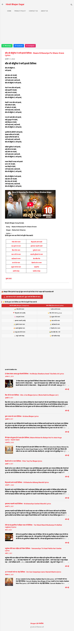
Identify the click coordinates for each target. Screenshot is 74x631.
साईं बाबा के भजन (16, 258)
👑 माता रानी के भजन (55, 320)
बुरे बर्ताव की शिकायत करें (37, 627)
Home (9, 11)
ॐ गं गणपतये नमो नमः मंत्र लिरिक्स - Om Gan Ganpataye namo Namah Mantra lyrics (33, 572)
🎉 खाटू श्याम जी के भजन (19, 332)
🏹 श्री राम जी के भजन (54, 309)
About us (44, 11)
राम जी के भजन (16, 262)
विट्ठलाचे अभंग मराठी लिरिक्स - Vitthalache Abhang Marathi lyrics (27, 482)
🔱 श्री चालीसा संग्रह (55, 335)
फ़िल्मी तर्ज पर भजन (37, 262)
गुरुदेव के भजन (36, 250)
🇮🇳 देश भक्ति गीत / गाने (54, 332)
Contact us (33, 11)
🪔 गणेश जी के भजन (19, 309)
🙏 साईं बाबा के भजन (55, 324)
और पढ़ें (67, 389)
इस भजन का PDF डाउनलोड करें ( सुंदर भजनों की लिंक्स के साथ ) (23, 297)
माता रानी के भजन (16, 254)
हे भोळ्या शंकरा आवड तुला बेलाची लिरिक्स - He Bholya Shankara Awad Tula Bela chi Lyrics (34, 374)
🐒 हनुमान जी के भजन (55, 316)
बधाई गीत (36, 267)
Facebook (19, 45)
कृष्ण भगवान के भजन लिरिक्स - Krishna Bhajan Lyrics (22, 416)
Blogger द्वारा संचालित (37, 623)
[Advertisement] (37, 29)
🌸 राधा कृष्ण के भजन (19, 316)
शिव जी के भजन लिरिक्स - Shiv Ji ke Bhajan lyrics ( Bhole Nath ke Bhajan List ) (32, 395)
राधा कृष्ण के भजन (16, 246)
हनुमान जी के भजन (16, 267)
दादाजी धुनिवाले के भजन (36, 254)
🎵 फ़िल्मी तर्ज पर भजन (54, 328)
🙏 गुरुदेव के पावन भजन (19, 324)
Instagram (31, 45)
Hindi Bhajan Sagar (15, 4)
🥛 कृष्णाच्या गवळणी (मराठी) (19, 320)
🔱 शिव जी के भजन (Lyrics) (55, 313)
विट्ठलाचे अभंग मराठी (36, 242)
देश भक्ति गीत (36, 258)
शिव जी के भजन (16, 250)
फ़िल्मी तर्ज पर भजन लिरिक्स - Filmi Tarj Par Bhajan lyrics (23, 461)
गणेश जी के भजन (16, 242)
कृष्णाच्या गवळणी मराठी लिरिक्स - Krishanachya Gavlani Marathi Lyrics (28, 504)
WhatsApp (8, 45)
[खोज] (71, 5)
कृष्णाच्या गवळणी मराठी (36, 246)
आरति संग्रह (16, 271)
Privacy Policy (20, 11)
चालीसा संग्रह (36, 271)
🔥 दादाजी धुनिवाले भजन (19, 328)
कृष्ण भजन (9, 278)
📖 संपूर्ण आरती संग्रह (19, 335)
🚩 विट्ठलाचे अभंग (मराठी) (19, 313)
